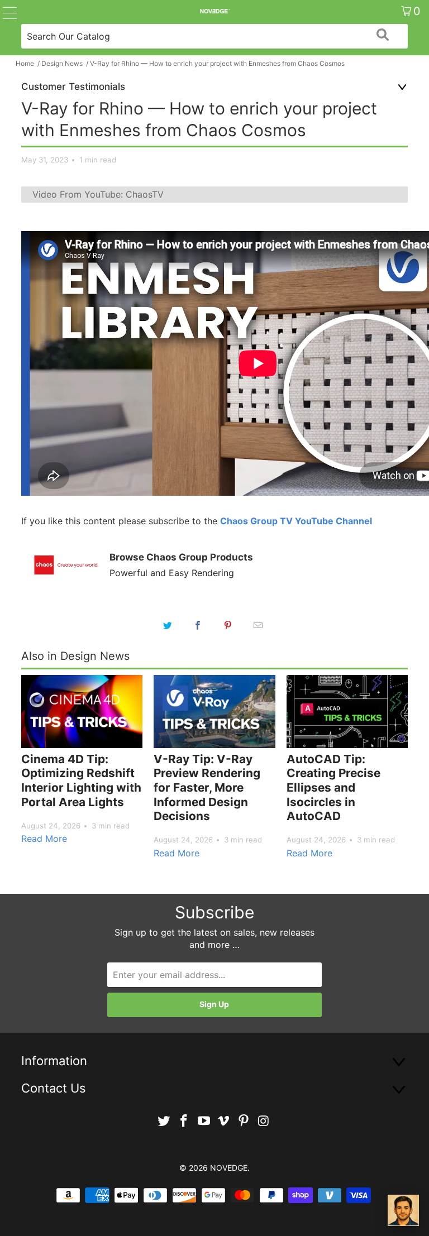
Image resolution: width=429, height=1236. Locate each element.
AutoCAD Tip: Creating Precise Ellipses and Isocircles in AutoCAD (333, 787)
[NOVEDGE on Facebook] (184, 1121)
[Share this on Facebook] (197, 625)
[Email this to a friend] (258, 625)
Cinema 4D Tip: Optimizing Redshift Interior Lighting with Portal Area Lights (81, 780)
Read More (44, 838)
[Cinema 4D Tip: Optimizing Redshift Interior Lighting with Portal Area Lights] (81, 711)
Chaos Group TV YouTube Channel (296, 520)
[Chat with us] (403, 1210)
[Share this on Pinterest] (228, 625)
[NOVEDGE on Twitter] (164, 1121)
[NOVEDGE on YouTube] (204, 1121)
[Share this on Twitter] (167, 625)
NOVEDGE (228, 1167)
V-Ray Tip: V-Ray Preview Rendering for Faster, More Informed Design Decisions (207, 787)
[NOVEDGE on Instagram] (263, 1121)
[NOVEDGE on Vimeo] (224, 1121)
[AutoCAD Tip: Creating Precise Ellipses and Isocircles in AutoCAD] (347, 711)
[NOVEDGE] (214, 11)
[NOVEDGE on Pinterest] (244, 1121)
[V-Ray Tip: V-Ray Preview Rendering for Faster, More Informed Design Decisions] (214, 711)
